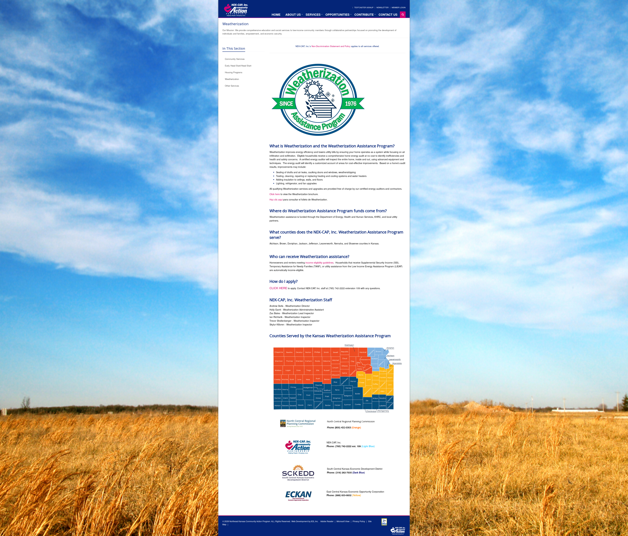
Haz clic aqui (276, 199)
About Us (293, 14)
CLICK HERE (278, 288)
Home (276, 14)
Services (313, 14)
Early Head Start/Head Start (238, 65)
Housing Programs (233, 72)
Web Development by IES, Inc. (304, 521)
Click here (275, 194)
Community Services (235, 58)
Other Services (232, 85)
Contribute (364, 14)
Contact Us (388, 14)
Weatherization (232, 79)
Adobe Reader (326, 521)
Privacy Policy (359, 521)
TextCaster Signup (363, 7)
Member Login (399, 7)
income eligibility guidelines (319, 262)
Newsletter (382, 7)
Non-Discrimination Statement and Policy (331, 46)
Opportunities (337, 14)
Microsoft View (343, 521)
